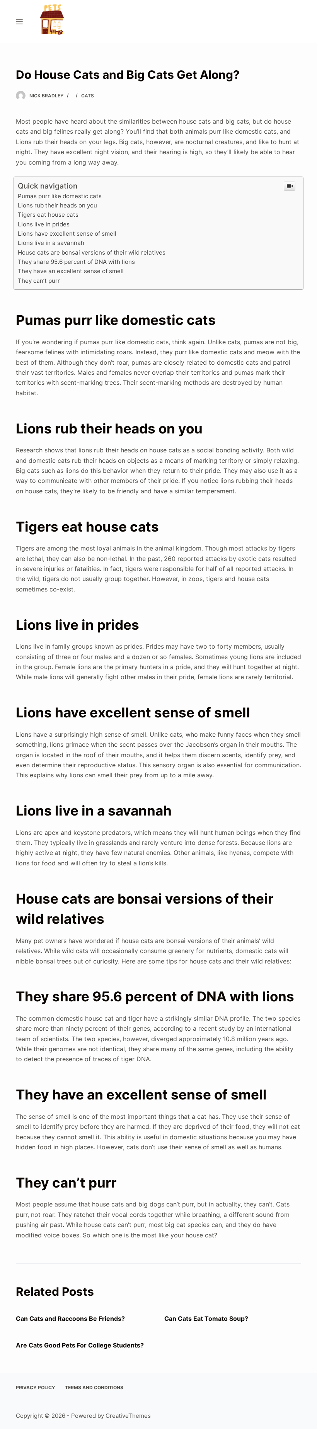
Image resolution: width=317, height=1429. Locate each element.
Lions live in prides (44, 224)
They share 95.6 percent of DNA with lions (76, 261)
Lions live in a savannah (51, 242)
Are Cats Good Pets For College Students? (80, 1345)
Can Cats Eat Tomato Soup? (206, 1318)
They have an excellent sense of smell (71, 271)
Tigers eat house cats (48, 214)
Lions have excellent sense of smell (67, 233)
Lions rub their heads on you (57, 205)
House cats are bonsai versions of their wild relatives (91, 252)
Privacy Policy (35, 1387)
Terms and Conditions (94, 1387)
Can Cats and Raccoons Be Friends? (70, 1318)
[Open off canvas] (19, 21)
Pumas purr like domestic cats (60, 196)
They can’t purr (39, 280)
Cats (87, 96)
